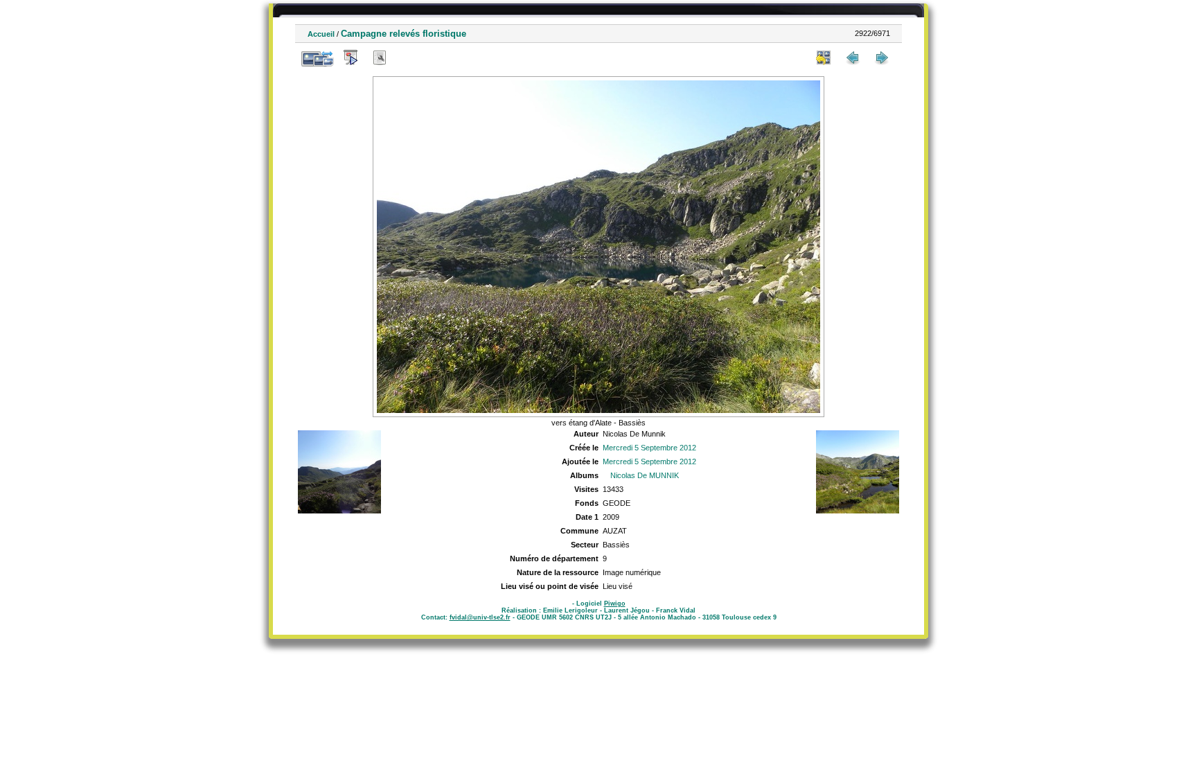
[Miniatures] (823, 57)
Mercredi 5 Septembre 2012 (649, 447)
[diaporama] (350, 57)
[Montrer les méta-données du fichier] (379, 57)
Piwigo (615, 603)
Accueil (321, 34)
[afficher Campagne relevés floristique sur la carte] (408, 57)
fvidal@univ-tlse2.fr (480, 617)
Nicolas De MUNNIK (644, 475)
